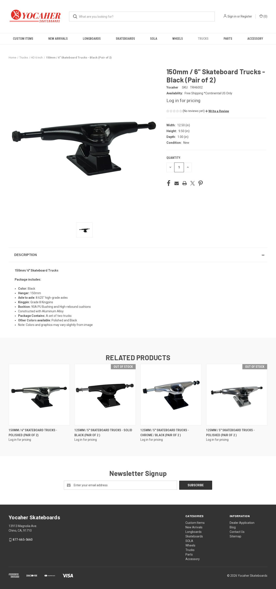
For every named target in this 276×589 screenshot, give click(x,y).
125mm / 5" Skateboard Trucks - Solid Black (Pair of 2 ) (103, 432)
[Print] (184, 183)
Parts (228, 38)
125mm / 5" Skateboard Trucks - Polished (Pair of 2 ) (230, 432)
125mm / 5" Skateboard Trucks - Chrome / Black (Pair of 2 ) (164, 432)
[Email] (176, 183)
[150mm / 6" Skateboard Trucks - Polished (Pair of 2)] (39, 395)
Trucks (203, 38)
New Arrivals (58, 38)
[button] (217, 111)
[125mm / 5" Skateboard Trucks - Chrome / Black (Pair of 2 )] (171, 395)
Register (246, 16)
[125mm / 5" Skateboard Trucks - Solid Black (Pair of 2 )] (105, 395)
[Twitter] (192, 183)
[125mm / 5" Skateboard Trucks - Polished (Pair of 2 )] (237, 395)
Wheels (177, 38)
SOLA (153, 38)
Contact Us (237, 532)
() (265, 16)
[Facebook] (168, 183)
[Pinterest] (200, 183)
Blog (233, 527)
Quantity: (173, 157)
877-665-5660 (23, 540)
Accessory (255, 38)
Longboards (92, 38)
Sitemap (235, 536)
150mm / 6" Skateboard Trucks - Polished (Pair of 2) (33, 432)
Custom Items (23, 38)
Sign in (232, 16)
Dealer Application (242, 522)
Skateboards (125, 38)
